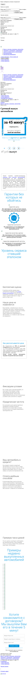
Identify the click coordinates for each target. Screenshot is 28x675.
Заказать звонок (4, 666)
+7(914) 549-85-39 (13, 57)
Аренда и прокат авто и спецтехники (12, 51)
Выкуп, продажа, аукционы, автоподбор (13, 49)
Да (1, 31)
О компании (4, 661)
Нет (4, 31)
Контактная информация (9, 54)
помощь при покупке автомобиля (13, 177)
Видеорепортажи (7, 53)
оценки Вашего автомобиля (12, 292)
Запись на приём (4, 58)
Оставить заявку (5, 671)
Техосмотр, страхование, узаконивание (12, 50)
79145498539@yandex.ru (6, 98)
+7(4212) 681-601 (5, 57)
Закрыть (3, 4)
